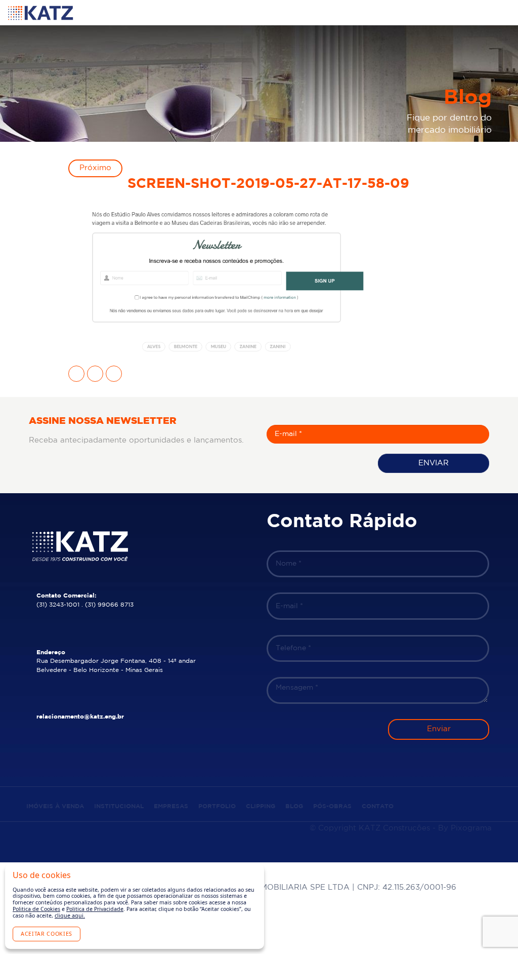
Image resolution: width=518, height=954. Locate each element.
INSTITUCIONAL (119, 806)
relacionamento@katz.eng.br (80, 717)
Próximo (95, 168)
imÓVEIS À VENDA (55, 806)
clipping (260, 806)
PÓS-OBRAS (332, 806)
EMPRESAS (171, 806)
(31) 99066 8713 (109, 605)
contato (378, 806)
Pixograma (471, 828)
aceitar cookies (46, 933)
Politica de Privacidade (94, 908)
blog (294, 806)
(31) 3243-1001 (57, 605)
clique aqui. (70, 915)
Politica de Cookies (36, 908)
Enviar (433, 463)
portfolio (217, 806)
